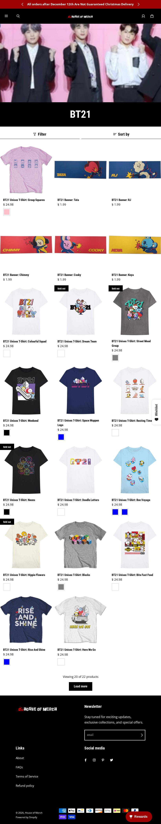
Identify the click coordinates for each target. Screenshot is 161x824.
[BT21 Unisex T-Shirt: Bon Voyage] (135, 470)
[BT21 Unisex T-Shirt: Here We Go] (80, 620)
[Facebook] (85, 760)
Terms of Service (27, 776)
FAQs (19, 767)
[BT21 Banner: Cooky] (80, 245)
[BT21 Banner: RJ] (135, 170)
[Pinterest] (103, 760)
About (20, 758)
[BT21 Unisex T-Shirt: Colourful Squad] (26, 311)
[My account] (143, 16)
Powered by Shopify (26, 817)
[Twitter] (111, 760)
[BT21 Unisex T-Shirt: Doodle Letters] (80, 470)
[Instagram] (94, 760)
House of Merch (33, 812)
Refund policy (25, 786)
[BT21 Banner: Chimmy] (26, 245)
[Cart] (152, 16)
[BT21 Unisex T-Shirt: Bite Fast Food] (135, 545)
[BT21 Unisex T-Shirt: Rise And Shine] (26, 620)
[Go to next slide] (138, 4)
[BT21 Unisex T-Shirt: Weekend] (26, 390)
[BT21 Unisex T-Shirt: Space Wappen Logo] (80, 390)
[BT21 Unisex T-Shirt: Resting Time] (135, 390)
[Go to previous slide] (22, 4)
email (90, 735)
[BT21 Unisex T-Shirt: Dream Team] (80, 311)
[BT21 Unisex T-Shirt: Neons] (26, 470)
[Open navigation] (9, 16)
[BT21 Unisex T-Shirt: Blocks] (80, 545)
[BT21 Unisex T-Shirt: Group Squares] (26, 170)
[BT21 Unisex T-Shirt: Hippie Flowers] (26, 545)
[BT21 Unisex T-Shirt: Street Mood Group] (135, 311)
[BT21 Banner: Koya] (135, 245)
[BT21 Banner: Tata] (80, 170)
